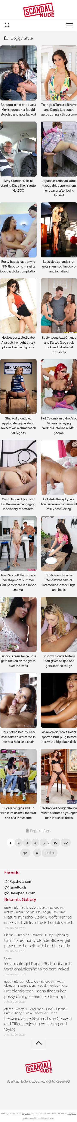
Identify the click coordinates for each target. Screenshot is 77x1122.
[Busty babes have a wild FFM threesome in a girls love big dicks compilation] (18, 230)
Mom (19, 912)
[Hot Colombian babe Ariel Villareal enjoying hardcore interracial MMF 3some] (59, 386)
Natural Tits (33, 912)
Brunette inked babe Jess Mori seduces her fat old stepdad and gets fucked (18, 109)
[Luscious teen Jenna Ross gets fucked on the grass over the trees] (18, 624)
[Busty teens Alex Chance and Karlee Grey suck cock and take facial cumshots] (59, 305)
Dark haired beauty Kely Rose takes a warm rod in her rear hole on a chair (18, 736)
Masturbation (26, 985)
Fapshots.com (21, 881)
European (56, 907)
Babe (7, 981)
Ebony (17, 1013)
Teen (53, 1013)
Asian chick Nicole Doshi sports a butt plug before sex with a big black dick (58, 736)
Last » (50, 853)
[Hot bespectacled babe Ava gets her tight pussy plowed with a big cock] (18, 305)
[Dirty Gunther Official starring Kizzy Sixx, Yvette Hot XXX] (18, 149)
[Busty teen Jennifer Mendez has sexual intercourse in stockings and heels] (59, 543)
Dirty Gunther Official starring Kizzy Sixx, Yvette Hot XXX (18, 185)
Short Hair (41, 1013)
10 (55, 842)
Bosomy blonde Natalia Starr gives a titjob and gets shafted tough (59, 661)
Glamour (9, 985)
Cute (7, 1013)
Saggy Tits (49, 912)
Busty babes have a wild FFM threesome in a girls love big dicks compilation (18, 266)
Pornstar (37, 935)
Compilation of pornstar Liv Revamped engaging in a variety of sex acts (18, 504)
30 (25, 853)
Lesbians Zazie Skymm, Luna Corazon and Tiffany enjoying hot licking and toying (38, 1023)
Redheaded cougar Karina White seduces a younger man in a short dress (59, 813)
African (8, 1009)
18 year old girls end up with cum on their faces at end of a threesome (18, 813)
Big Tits (19, 907)
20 (66, 842)
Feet (59, 981)
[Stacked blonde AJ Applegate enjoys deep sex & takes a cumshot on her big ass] (18, 386)
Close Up (32, 981)
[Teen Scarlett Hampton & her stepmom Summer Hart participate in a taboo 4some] (18, 543)
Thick (62, 912)
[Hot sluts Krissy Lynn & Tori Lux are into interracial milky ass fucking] (59, 467)
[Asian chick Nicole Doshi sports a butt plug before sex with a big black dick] (59, 700)
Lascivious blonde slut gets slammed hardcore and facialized (59, 266)
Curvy (43, 907)
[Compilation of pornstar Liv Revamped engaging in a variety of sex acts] (18, 467)
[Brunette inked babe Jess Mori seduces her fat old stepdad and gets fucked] (18, 73)
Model (42, 985)
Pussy (49, 935)
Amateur (21, 1009)
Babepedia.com (22, 893)
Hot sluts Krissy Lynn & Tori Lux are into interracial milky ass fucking (59, 504)
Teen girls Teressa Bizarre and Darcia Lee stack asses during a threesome (59, 109)
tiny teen (26, 1114)
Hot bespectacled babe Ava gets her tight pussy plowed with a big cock (18, 342)
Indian (8, 958)
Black (49, 1009)
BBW (7, 907)
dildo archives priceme (43, 1118)
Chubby (32, 907)
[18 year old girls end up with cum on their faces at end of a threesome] (18, 776)
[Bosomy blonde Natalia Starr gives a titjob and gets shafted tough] (59, 624)
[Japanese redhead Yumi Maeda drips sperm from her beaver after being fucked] (59, 149)
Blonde (8, 935)
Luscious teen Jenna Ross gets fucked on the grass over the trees (18, 661)
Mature (8, 912)
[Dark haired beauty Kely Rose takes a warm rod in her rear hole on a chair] (18, 700)
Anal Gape (36, 1009)
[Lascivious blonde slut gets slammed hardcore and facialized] (59, 230)
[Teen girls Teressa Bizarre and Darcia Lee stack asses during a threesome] (59, 73)
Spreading (62, 935)
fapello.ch (18, 887)
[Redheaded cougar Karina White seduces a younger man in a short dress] (59, 776)
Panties (53, 985)
